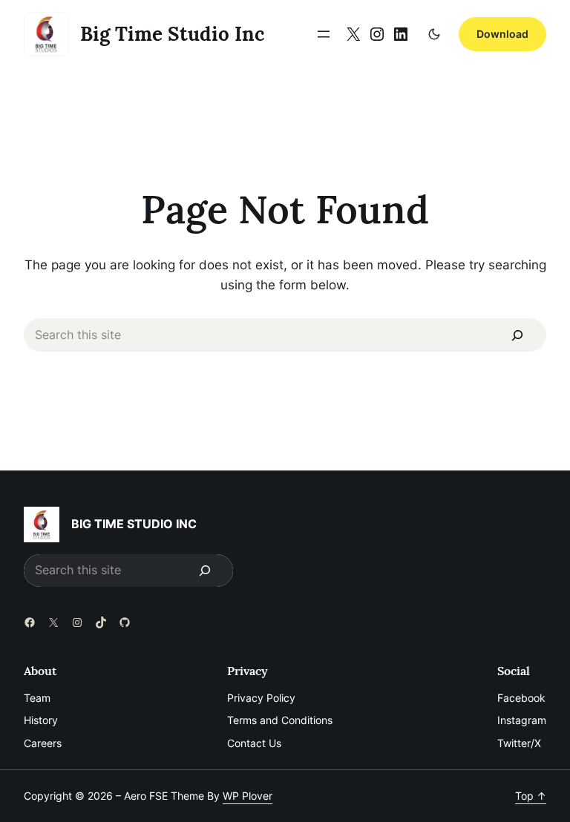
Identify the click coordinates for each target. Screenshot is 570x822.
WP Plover (247, 795)
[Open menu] (323, 34)
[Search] (517, 335)
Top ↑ (530, 795)
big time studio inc (172, 34)
